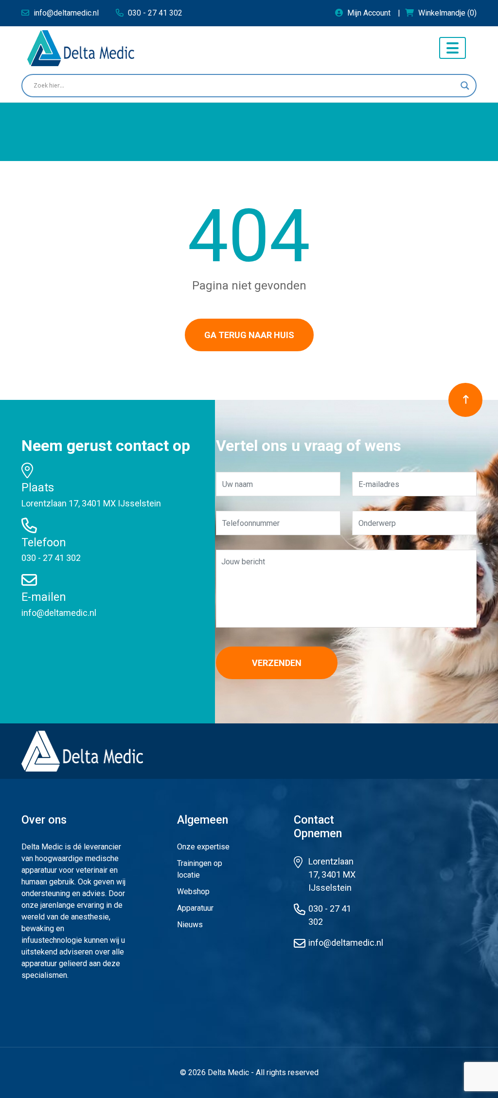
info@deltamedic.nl (58, 613)
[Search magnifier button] (465, 85)
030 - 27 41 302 (51, 558)
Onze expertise (203, 846)
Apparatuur (195, 908)
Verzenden (277, 663)
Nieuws (190, 924)
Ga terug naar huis (249, 335)
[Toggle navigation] (452, 48)
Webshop (193, 891)
